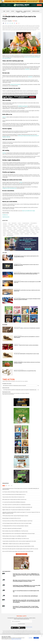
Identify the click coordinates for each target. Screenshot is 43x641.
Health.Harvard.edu (5, 216)
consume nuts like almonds (15, 84)
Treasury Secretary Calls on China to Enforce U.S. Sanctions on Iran (13, 496)
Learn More (30, 637)
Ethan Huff (19, 263)
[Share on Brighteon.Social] (3, 23)
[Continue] (31, 621)
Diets (3, 27)
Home (4, 11)
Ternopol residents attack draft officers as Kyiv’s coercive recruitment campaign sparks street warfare (19, 541)
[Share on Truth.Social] (14, 23)
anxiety (21, 182)
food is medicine (21, 27)
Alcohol (16, 25)
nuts (12, 29)
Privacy (24, 630)
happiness (4, 28)
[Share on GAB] (12, 23)
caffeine (14, 26)
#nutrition (6, 25)
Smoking (4, 152)
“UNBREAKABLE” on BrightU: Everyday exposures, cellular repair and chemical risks (16, 543)
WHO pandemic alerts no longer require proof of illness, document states (14, 499)
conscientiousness (31, 26)
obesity (14, 29)
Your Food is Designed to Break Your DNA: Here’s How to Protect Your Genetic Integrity (16, 523)
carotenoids (27, 69)
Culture (12, 11)
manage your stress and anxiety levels (9, 188)
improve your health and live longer (28, 210)
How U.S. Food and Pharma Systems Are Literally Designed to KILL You (13, 494)
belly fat (11, 26)
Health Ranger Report (6, 571)
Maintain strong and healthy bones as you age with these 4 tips (25, 370)
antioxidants (37, 25)
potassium (30, 76)
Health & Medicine (19, 11)
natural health (36, 28)
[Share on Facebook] (6, 23)
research (35, 29)
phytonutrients (27, 29)
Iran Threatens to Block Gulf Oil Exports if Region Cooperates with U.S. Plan (14, 491)
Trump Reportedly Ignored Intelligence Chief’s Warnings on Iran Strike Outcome (15, 538)
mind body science (26, 28)
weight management (10, 235)
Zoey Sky (9, 20)
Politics (8, 11)
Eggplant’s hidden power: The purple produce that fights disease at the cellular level (16, 509)
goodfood (33, 27)
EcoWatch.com (5, 214)
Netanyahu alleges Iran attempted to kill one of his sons (11, 518)
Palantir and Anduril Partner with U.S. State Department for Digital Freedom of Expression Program (18, 533)
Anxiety (3, 26)
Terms (26, 630)
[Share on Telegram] (10, 23)
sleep (38, 29)
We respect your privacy (21, 623)
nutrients (9, 29)
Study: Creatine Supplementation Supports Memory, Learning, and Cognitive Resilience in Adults (18, 546)
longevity (15, 28)
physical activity (22, 29)
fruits (25, 27)
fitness (13, 27)
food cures (16, 27)
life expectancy (8, 28)
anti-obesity (33, 25)
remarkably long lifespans (22, 106)
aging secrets (12, 25)
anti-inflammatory (28, 25)
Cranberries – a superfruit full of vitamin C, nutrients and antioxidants (26, 345)
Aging (6, 14)
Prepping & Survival (35, 11)
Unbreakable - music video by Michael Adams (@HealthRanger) (25, 595)
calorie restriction (19, 26)
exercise (5, 27)
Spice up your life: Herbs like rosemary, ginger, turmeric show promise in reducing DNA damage (17, 551)
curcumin (36, 26)
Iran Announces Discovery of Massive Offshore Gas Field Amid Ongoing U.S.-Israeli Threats (17, 520)
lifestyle (12, 28)
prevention (32, 29)
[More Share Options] (19, 23)
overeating (18, 29)
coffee (27, 26)
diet (38, 26)
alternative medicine (21, 25)
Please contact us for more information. (8, 394)
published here (19, 633)
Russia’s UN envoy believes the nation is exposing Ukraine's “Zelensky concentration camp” (17, 507)
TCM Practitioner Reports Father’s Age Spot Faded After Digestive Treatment (15, 515)
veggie (4, 235)
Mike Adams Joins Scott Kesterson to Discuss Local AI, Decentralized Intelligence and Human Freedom (24, 581)
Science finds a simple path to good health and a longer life (12, 528)
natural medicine (5, 29)
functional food (28, 27)
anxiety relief (7, 26)
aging (9, 25)
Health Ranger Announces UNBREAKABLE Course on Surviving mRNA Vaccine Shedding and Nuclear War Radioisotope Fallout (26, 586)
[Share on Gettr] (17, 23)
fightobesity (9, 27)
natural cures (31, 28)
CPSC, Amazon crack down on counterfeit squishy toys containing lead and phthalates (16, 504)
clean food (23, 26)
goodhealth (37, 27)
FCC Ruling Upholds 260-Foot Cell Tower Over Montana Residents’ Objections (15, 525)
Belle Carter (19, 280)
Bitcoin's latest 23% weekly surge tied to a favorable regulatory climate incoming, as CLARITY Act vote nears (20, 548)
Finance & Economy (27, 11)
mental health (20, 28)
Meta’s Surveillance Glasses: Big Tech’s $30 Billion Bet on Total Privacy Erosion (15, 530)
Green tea (4, 117)
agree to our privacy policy (16, 638)
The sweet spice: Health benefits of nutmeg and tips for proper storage (26, 353)
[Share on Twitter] (8, 23)
